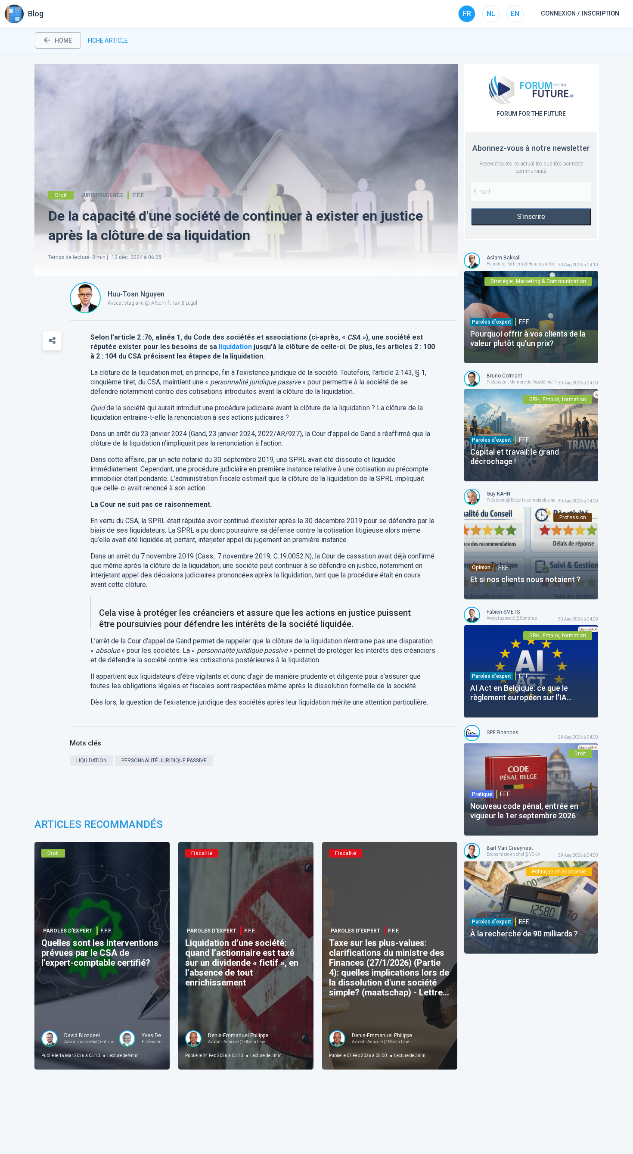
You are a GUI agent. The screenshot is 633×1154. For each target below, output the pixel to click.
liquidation (235, 347)
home (63, 40)
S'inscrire (531, 216)
